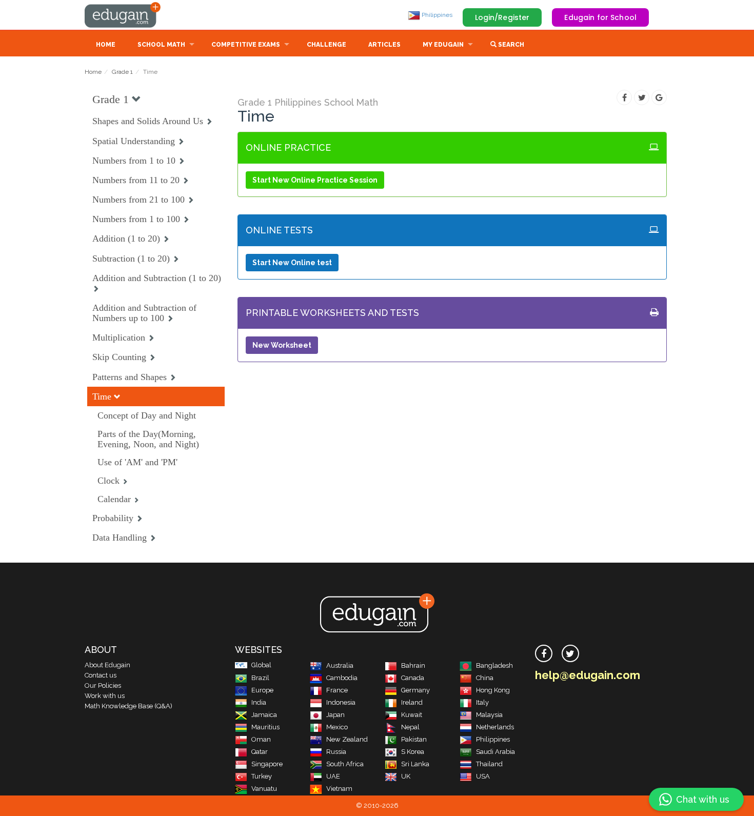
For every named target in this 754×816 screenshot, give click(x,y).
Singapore (267, 764)
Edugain (123, 15)
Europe (262, 690)
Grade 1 (122, 71)
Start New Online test (292, 262)
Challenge (326, 44)
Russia (336, 751)
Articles (384, 44)
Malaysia (489, 715)
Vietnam (339, 788)
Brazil (260, 678)
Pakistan (414, 739)
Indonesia (340, 702)
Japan (335, 715)
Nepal (410, 727)
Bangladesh (494, 665)
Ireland (412, 702)
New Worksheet (281, 345)
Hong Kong (493, 690)
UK (405, 776)
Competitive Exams (245, 44)
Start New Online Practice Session (315, 180)
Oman (261, 739)
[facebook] (543, 653)
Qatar (259, 751)
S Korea (412, 751)
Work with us (105, 696)
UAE (333, 776)
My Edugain (443, 44)
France (337, 690)
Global (261, 665)
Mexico (337, 727)
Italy (482, 702)
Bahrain (413, 665)
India (258, 702)
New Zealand (347, 739)
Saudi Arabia (495, 751)
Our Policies (103, 685)
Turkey (261, 776)
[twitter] (570, 653)
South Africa (345, 764)
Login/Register (502, 17)
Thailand (489, 764)
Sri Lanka (415, 764)
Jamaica (264, 715)
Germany (415, 690)
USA (483, 776)
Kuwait (411, 715)
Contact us (100, 675)
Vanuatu (264, 788)
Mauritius (265, 727)
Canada (412, 678)
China (484, 678)
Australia (339, 665)
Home (105, 44)
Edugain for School (600, 17)
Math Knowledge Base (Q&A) (128, 706)
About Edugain (107, 665)
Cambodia (342, 678)
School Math (161, 44)
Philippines (436, 14)
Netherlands (495, 727)
